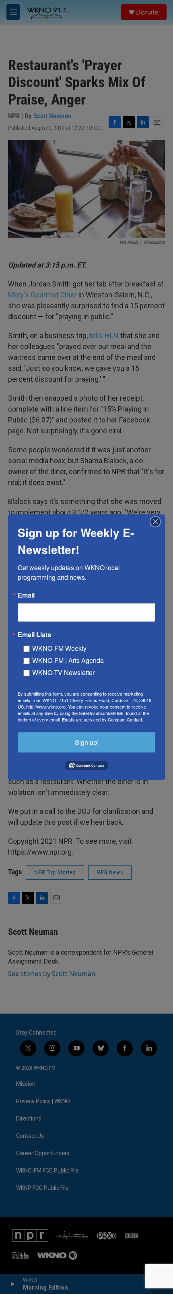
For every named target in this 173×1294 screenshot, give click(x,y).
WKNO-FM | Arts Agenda (68, 660)
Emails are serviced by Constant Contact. (102, 719)
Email (26, 595)
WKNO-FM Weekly (59, 647)
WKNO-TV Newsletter (63, 672)
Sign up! (87, 741)
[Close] (158, 521)
